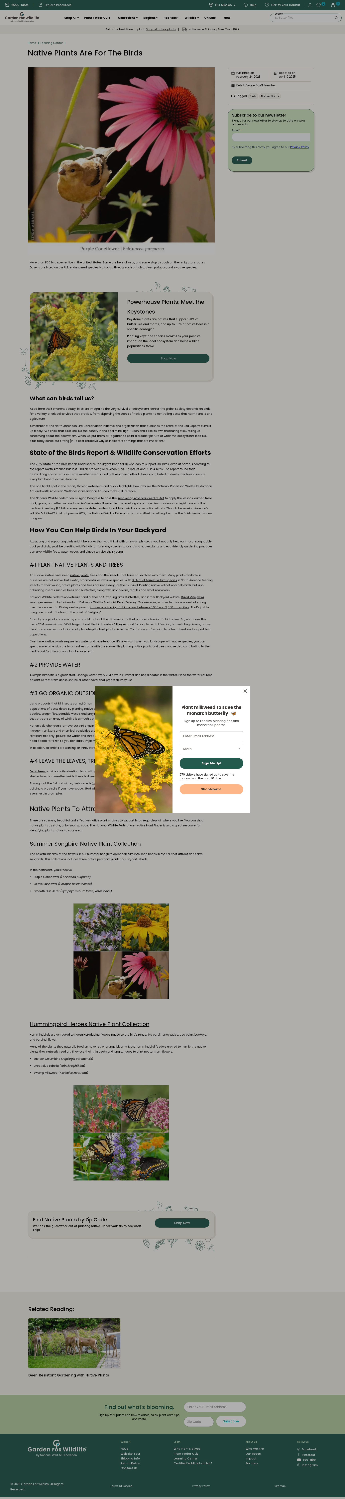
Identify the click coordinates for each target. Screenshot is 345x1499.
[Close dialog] (245, 691)
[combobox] (210, 749)
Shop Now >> (211, 789)
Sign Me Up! (211, 763)
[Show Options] (239, 749)
